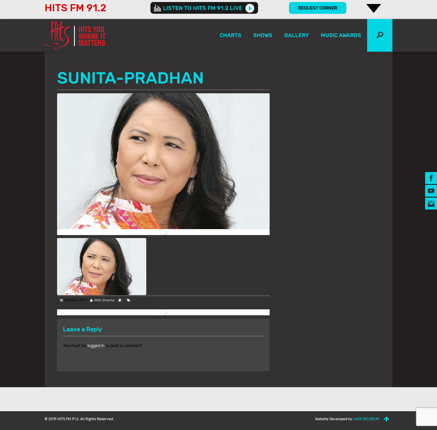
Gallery (296, 35)
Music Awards (341, 35)
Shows (262, 35)
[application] (204, 8)
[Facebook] (431, 177)
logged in (96, 345)
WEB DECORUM (366, 419)
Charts (230, 35)
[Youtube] (431, 190)
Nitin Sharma (104, 300)
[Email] (431, 203)
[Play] (250, 8)
